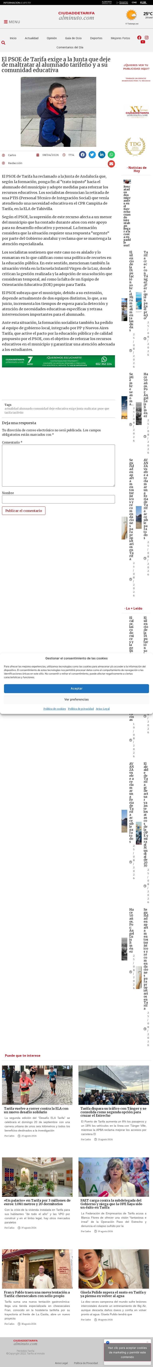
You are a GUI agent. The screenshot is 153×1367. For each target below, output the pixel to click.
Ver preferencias (76, 699)
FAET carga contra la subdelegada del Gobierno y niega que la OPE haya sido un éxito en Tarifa (111, 1203)
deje (52, 408)
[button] (3, 42)
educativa (61, 408)
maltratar (90, 408)
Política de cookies (54, 708)
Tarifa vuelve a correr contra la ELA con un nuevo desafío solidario (36, 1110)
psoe (100, 408)
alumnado (26, 408)
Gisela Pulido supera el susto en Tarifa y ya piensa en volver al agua (113, 1294)
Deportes (96, 38)
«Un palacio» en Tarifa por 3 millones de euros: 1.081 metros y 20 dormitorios (37, 1202)
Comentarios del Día (70, 47)
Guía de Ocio (73, 38)
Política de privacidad (81, 708)
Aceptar (76, 688)
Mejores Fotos (120, 38)
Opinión (52, 38)
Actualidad (31, 38)
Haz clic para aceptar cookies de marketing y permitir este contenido (127, 1352)
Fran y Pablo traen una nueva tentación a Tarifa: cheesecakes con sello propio (37, 1294)
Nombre (8, 492)
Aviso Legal (103, 708)
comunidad (40, 408)
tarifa (8, 412)
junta (80, 408)
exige (72, 408)
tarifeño (18, 412)
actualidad (12, 408)
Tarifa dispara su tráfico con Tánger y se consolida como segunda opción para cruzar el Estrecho (113, 1111)
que (106, 408)
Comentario (12, 442)
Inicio (13, 38)
